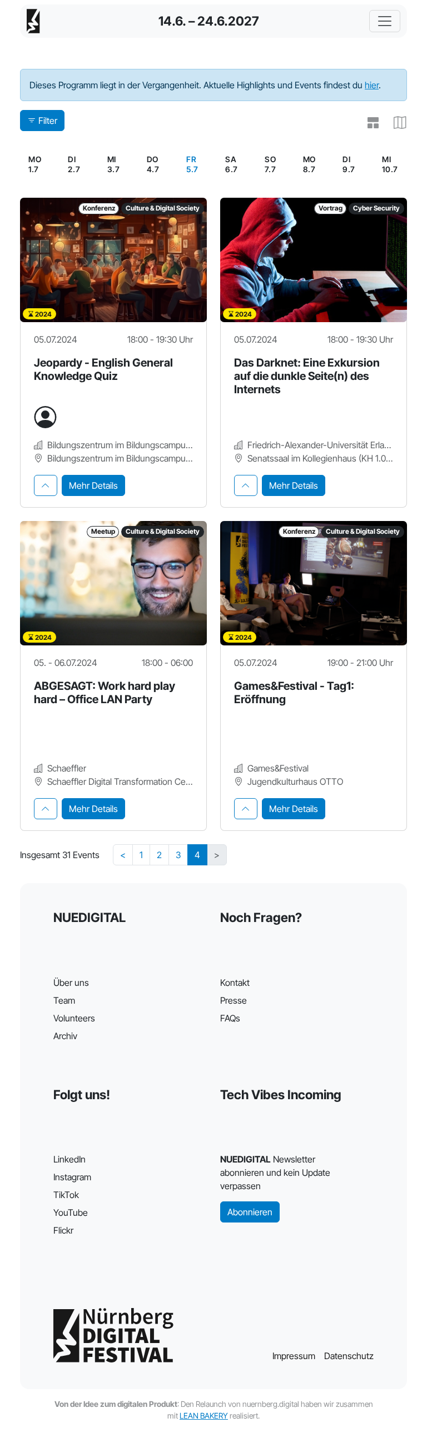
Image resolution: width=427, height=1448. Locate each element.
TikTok (66, 1194)
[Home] (33, 21)
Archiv (65, 1035)
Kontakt (235, 982)
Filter (47, 120)
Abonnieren (249, 1211)
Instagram (72, 1177)
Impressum (293, 1355)
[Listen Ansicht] (368, 123)
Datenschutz (349, 1355)
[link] (192, 164)
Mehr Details (93, 485)
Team (64, 1000)
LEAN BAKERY (204, 1415)
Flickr (63, 1230)
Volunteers (74, 1018)
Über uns (71, 982)
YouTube (70, 1212)
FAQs (230, 1018)
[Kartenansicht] (395, 123)
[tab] (45, 485)
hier (372, 85)
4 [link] (197, 854)
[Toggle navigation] (384, 21)
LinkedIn (69, 1159)
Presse (233, 1000)
